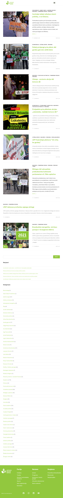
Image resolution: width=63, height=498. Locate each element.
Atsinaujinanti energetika (46, 105)
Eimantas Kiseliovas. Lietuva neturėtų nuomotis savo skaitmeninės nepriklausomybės (20, 276)
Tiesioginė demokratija (8, 434)
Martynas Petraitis (7, 364)
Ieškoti (56, 257)
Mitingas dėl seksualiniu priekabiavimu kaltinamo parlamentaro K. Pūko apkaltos (44, 172)
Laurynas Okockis (51, 10)
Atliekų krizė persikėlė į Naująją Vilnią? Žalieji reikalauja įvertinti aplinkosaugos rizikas (20, 273)
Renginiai (50, 11)
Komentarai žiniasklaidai (9, 348)
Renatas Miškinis (7, 396)
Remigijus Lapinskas (8, 393)
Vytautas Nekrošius (7, 447)
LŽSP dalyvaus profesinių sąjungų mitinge (18, 207)
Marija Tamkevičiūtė (8, 361)
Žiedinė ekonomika (7, 453)
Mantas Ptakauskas (7, 358)
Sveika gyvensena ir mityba (9, 415)
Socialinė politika (7, 409)
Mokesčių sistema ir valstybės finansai (12, 377)
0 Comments (36, 68)
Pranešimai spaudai (42, 11)
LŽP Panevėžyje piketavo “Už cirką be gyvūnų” (45, 141)
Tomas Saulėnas (7, 437)
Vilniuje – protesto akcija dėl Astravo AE (43, 80)
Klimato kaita (43, 10)
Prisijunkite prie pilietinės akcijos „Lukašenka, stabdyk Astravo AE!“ (45, 110)
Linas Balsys (6, 354)
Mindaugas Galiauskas (8, 370)
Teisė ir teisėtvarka (7, 428)
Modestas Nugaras (7, 373)
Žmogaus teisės (7, 457)
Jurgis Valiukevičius (7, 338)
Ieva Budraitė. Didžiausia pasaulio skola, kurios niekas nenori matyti (17, 279)
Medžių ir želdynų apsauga (9, 367)
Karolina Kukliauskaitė (8, 342)
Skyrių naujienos (56, 137)
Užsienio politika (7, 441)
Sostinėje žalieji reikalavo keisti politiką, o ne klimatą (44, 15)
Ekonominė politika (7, 316)
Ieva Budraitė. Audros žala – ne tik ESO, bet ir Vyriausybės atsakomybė (17, 268)
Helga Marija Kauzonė (8, 326)
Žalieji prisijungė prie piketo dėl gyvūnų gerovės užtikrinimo (44, 48)
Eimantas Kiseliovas (7, 313)
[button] (54, 3)
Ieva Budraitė (35, 10)
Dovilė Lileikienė (7, 310)
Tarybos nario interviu (8, 425)
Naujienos (34, 11)
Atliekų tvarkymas (7, 300)
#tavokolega (6, 290)
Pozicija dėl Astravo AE (43, 75)
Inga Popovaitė (6, 332)
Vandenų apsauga (7, 444)
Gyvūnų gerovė (43, 44)
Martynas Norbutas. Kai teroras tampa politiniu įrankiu (14, 271)
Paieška (4, 254)
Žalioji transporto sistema (9, 450)
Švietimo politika (7, 421)
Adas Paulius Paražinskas (9, 294)
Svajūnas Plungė (7, 412)
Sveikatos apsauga (7, 418)
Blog (4, 306)
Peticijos (5, 383)
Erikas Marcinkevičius (8, 319)
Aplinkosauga (35, 44)
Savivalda (5, 402)
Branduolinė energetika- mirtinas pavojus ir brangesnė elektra (44, 228)
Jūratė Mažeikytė (7, 335)
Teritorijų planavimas (8, 431)
